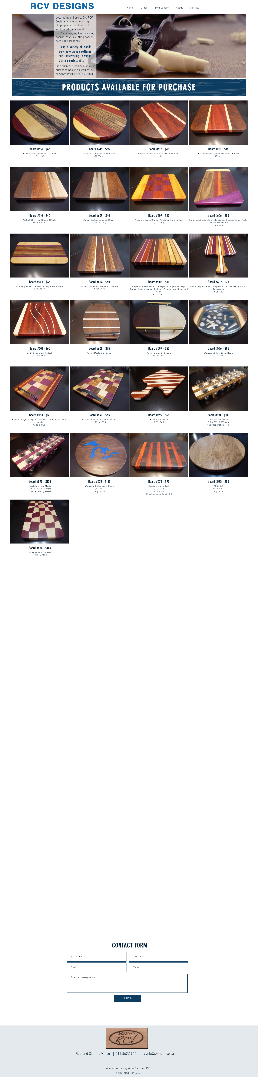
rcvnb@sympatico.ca (158, 1054)
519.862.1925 (126, 1054)
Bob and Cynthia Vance (93, 1054)
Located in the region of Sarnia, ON (127, 1068)
